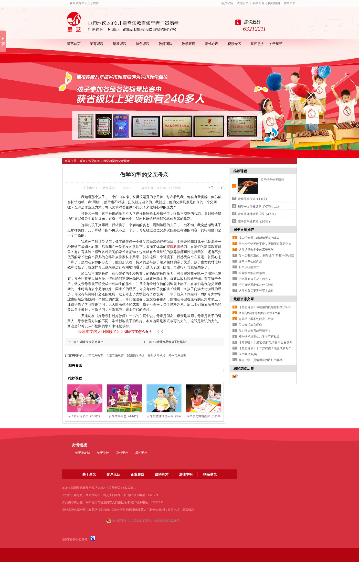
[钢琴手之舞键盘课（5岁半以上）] (204, 398)
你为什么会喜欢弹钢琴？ (255, 330)
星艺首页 (74, 44)
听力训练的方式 (249, 267)
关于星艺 (276, 44)
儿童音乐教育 (115, 355)
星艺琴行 (141, 453)
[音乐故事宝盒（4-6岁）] (124, 398)
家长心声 (211, 44)
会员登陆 (227, 3)
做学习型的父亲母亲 (116, 161)
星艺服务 (257, 44)
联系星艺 (290, 3)
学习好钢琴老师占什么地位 (256, 284)
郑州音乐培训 (177, 355)
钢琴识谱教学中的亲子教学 (256, 249)
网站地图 (274, 3)
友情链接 (79, 445)
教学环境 (188, 44)
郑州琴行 (122, 453)
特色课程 (142, 44)
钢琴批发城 (82, 453)
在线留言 (258, 3)
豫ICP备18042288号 (74, 539)
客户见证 (113, 474)
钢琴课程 (120, 44)
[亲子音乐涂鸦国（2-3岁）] (85, 398)
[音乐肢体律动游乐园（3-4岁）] (164, 398)
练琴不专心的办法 (250, 261)
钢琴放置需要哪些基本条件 (256, 290)
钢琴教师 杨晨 (248, 354)
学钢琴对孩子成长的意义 (255, 279)
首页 (82, 161)
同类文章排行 (243, 230)
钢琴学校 (103, 453)
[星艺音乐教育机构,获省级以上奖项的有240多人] (179, 102)
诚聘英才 (162, 474)
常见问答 (94, 161)
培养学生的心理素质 (252, 273)
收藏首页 (243, 3)
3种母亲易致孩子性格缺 (170, 342)
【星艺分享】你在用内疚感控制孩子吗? (264, 307)
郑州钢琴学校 (156, 355)
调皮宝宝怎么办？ (138, 332)
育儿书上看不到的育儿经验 (256, 319)
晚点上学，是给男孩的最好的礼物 (261, 360)
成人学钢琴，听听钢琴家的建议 (259, 238)
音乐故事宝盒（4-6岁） (124, 416)
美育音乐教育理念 (250, 325)
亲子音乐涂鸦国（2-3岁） (85, 416)
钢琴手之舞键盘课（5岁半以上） (259, 206)
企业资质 (137, 474)
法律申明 (186, 474)
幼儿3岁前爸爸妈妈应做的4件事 (259, 313)
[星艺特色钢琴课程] (247, 186)
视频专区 (234, 44)
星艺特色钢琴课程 (272, 179)
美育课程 (97, 44)
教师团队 (165, 44)
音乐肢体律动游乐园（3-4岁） (257, 214)
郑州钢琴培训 (136, 355)
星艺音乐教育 (94, 355)
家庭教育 (173, 247)
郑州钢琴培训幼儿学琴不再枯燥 (259, 336)
